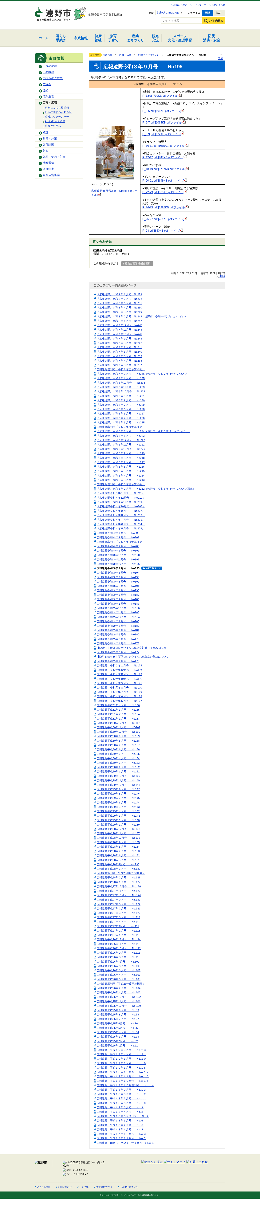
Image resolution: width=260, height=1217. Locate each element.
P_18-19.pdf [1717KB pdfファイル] (164, 169)
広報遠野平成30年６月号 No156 (118, 749)
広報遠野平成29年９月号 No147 (118, 789)
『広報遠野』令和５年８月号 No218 (121, 457)
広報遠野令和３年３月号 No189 (118, 594)
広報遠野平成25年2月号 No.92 (117, 1041)
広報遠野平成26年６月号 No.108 (118, 966)
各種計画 (48, 144)
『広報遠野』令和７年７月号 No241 (119, 347)
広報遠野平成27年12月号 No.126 (119, 886)
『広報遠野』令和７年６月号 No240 (119, 351)
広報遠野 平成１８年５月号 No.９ (120, 1107)
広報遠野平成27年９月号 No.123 (118, 899)
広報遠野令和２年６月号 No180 (118, 634)
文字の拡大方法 (104, 1187)
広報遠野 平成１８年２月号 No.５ (120, 1125)
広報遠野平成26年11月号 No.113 (118, 943)
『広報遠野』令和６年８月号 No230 (121, 400)
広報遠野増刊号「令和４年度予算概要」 (121, 541)
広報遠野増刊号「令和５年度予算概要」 (121, 484)
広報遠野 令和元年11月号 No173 (119, 674)
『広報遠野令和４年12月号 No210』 (121, 497)
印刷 (222, 276)
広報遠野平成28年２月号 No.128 (118, 877)
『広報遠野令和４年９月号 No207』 (121, 510)
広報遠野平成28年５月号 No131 (118, 860)
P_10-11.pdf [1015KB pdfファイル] (163, 145)
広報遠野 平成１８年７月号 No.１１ (121, 1098)
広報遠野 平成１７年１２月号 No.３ (121, 1133)
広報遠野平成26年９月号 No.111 (118, 952)
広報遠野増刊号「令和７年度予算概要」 (121, 369)
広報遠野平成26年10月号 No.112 (119, 948)
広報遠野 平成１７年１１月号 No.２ (121, 1138)
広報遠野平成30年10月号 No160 (118, 731)
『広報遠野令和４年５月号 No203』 (121, 528)
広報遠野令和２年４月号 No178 (118, 643)
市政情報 (108, 54)
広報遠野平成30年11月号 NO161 (118, 727)
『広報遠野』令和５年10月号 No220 (121, 448)
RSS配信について (129, 1187)
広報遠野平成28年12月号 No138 (118, 828)
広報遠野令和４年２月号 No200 (118, 546)
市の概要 (48, 72)
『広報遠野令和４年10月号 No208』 (121, 506)
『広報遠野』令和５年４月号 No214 (121, 475)
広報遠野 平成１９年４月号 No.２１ (121, 1054)
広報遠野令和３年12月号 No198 (118, 554)
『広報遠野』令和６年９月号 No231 (121, 396)
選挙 (45, 90)
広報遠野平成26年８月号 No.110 (118, 957)
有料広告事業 (51, 175)
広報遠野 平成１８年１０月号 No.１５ (123, 1080)
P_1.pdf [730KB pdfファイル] (160, 95)
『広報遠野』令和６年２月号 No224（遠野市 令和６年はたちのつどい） (143, 431)
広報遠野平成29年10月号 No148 (118, 784)
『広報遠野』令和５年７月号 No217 (121, 462)
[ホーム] (53, 12)
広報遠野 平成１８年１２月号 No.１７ (123, 1072)
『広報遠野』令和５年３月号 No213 (121, 479)
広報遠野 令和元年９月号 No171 (119, 683)
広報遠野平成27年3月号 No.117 (118, 926)
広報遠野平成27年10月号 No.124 (119, 895)
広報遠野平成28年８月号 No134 (118, 846)
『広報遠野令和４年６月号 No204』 (121, 524)
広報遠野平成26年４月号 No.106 (118, 974)
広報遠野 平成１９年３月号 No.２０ (121, 1058)
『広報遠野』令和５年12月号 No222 (121, 440)
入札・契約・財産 (54, 156)
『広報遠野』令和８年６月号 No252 (119, 298)
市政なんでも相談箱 (57, 107)
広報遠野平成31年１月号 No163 (118, 718)
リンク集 (84, 1187)
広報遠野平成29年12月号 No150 (118, 775)
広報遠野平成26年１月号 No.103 (118, 992)
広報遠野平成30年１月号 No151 (118, 771)
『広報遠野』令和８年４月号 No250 (119, 307)
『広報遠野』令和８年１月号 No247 (119, 320)
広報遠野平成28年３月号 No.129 (118, 868)
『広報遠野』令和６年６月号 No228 (121, 409)
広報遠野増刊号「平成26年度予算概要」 (121, 983)
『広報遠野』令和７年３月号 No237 (119, 365)
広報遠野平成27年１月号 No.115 (118, 934)
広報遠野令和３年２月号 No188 (118, 599)
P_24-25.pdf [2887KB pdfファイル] (164, 207)
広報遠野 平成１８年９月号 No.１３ (121, 1089)
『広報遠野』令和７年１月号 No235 (121, 378)
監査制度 (48, 169)
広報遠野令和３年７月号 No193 (118, 577)
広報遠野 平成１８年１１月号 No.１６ (123, 1076)
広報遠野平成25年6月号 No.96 (117, 1023)
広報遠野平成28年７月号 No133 (118, 851)
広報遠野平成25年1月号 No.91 (117, 1045)
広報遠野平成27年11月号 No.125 (118, 890)
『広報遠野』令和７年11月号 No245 (119, 329)
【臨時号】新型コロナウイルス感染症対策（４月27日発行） (133, 647)
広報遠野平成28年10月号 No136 (118, 837)
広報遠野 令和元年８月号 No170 (119, 687)
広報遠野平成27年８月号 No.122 (118, 904)
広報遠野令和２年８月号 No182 (118, 625)
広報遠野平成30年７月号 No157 (118, 745)
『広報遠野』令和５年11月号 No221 (121, 444)
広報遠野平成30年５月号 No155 (118, 753)
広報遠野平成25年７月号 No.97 (118, 1018)
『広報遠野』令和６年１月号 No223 (121, 435)
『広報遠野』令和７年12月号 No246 (119, 325)
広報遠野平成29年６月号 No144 (118, 802)
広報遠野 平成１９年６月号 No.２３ (121, 1049)
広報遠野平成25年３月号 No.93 (118, 1036)
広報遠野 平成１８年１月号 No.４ (120, 1129)
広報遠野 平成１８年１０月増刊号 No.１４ (125, 1085)
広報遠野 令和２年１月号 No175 (119, 665)
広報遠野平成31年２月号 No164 (118, 714)
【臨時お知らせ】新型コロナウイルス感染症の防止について (133, 656)
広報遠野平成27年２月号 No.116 (118, 930)
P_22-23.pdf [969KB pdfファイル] (163, 192)
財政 (45, 150)
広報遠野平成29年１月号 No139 (118, 824)
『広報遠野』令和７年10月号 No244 (119, 334)
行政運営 (48, 96)
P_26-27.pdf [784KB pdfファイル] (163, 219)
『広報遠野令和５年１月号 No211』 (120, 493)
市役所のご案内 (53, 78)
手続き (61, 38)
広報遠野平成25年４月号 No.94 (118, 1032)
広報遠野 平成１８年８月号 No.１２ (121, 1094)
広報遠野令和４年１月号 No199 (118, 550)
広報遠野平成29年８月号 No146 (118, 793)
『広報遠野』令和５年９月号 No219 (121, 453)
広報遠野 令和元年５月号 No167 (119, 700)
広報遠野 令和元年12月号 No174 (119, 669)
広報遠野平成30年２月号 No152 (118, 767)
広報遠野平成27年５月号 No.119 (118, 917)
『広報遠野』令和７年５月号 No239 (119, 356)
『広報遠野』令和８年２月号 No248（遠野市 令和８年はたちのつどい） (142, 316)
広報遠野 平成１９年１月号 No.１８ (121, 1067)
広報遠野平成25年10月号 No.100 (119, 1005)
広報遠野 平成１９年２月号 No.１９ (121, 1063)
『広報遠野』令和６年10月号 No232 (121, 391)
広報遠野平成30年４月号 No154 (118, 758)
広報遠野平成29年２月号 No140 (118, 820)
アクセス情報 (43, 1187)
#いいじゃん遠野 (55, 121)
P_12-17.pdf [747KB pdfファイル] (163, 157)
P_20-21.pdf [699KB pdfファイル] (163, 180)
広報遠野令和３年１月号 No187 (118, 603)
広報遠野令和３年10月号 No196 (118, 563)
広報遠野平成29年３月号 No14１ (119, 815)
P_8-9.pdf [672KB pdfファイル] (161, 134)
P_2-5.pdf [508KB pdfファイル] (161, 110)
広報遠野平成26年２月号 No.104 (118, 988)
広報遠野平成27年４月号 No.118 (118, 921)
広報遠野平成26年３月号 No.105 (118, 979)
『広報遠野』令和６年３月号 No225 (121, 422)
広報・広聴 (50, 102)
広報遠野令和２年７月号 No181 (118, 630)
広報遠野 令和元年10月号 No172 (119, 678)
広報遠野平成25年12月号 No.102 (119, 996)
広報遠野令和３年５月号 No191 (118, 585)
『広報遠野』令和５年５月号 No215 (121, 471)
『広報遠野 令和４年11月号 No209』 (121, 502)
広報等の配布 (53, 125)
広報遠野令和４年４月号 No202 (118, 532)
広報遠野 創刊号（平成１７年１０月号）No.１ (125, 1142)
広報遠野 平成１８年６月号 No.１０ (121, 1103)
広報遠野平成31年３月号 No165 (118, 709)
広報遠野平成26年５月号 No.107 (118, 970)
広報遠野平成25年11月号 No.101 (118, 1001)
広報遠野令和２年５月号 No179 (118, 639)
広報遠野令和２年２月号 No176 (118, 661)
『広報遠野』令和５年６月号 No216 (121, 466)
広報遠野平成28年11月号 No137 (118, 833)
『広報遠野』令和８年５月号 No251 (119, 303)
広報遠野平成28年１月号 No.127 (118, 882)
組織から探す (180, 5)
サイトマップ (199, 5)
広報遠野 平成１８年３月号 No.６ (120, 1120)
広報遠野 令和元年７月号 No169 (119, 691)
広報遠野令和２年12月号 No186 (118, 608)
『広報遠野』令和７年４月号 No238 (119, 360)
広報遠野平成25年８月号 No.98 (118, 1014)
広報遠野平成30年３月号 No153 (118, 762)
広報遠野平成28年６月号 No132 (118, 855)
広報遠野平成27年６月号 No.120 (118, 912)
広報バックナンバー (57, 116)
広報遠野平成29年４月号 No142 (118, 811)
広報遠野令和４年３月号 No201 (118, 537)
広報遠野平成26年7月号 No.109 (118, 961)
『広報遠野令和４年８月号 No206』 (121, 515)
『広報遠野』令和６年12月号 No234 (121, 382)
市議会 (47, 84)
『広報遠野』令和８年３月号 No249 (119, 311)
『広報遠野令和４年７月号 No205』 (121, 519)
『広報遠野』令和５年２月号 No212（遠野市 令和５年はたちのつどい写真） (146, 488)
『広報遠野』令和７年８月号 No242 (119, 342)
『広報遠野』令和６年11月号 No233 (121, 387)
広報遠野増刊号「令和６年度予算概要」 (121, 426)
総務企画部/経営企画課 (138, 263)
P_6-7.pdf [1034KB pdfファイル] (162, 122)
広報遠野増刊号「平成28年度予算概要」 (121, 873)
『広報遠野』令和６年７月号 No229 (121, 404)
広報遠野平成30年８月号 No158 (118, 740)
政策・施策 (50, 138)
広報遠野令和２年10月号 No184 (118, 616)
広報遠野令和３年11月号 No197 (118, 559)
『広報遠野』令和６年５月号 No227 (121, 413)
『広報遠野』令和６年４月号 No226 (121, 418)
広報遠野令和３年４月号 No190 (118, 590)
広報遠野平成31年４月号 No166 (118, 705)
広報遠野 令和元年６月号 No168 (119, 696)
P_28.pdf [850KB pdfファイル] (161, 230)
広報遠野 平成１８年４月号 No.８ (120, 1111)
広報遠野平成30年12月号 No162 (118, 722)
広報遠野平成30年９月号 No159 (118, 736)
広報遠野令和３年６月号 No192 (118, 581)
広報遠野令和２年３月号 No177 (118, 652)
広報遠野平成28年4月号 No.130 (118, 864)
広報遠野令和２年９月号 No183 (118, 621)
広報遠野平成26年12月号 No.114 (119, 939)
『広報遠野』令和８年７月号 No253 (119, 294)
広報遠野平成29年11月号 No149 (118, 780)
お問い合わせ (218, 5)
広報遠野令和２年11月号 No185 (118, 612)
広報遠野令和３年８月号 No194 (118, 572)
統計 (45, 132)
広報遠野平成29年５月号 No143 (118, 806)
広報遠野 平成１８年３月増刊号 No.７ (123, 1116)
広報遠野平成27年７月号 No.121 (118, 908)
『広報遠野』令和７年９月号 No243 (119, 338)
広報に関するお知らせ (58, 112)
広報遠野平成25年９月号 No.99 (118, 1010)
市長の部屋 (50, 66)
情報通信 (48, 162)
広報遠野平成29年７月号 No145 (118, 797)
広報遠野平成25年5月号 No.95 (117, 1027)
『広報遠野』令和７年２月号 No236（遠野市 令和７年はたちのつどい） (143, 373)
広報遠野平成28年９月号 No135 (118, 842)
